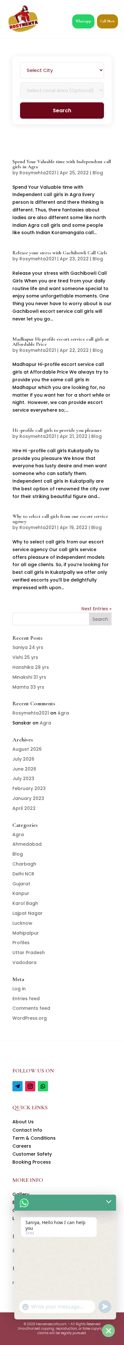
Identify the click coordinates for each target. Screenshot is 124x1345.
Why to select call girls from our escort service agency (60, 519)
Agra (63, 713)
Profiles (21, 942)
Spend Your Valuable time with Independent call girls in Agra (61, 164)
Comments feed (31, 1008)
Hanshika (30, 667)
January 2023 (28, 798)
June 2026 (24, 769)
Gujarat (21, 884)
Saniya (27, 647)
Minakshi (29, 677)
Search (62, 110)
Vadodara (24, 962)
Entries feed (26, 998)
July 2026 (23, 759)
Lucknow (22, 923)
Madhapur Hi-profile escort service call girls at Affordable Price (60, 341)
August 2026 (27, 749)
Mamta (28, 687)
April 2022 (24, 808)
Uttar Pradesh (28, 952)
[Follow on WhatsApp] (43, 1086)
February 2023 (29, 788)
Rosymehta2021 (37, 173)
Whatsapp (83, 21)
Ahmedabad (27, 844)
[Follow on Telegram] (17, 1086)
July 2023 (23, 778)
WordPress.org (29, 1018)
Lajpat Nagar (27, 913)
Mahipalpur (25, 933)
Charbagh (24, 864)
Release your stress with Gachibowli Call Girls (59, 252)
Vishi (25, 657)
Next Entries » (96, 608)
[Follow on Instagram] (30, 1086)
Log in (19, 988)
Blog (98, 173)
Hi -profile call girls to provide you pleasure (57, 430)
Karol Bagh (25, 903)
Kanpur (20, 893)
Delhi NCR (23, 874)
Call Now (107, 21)
